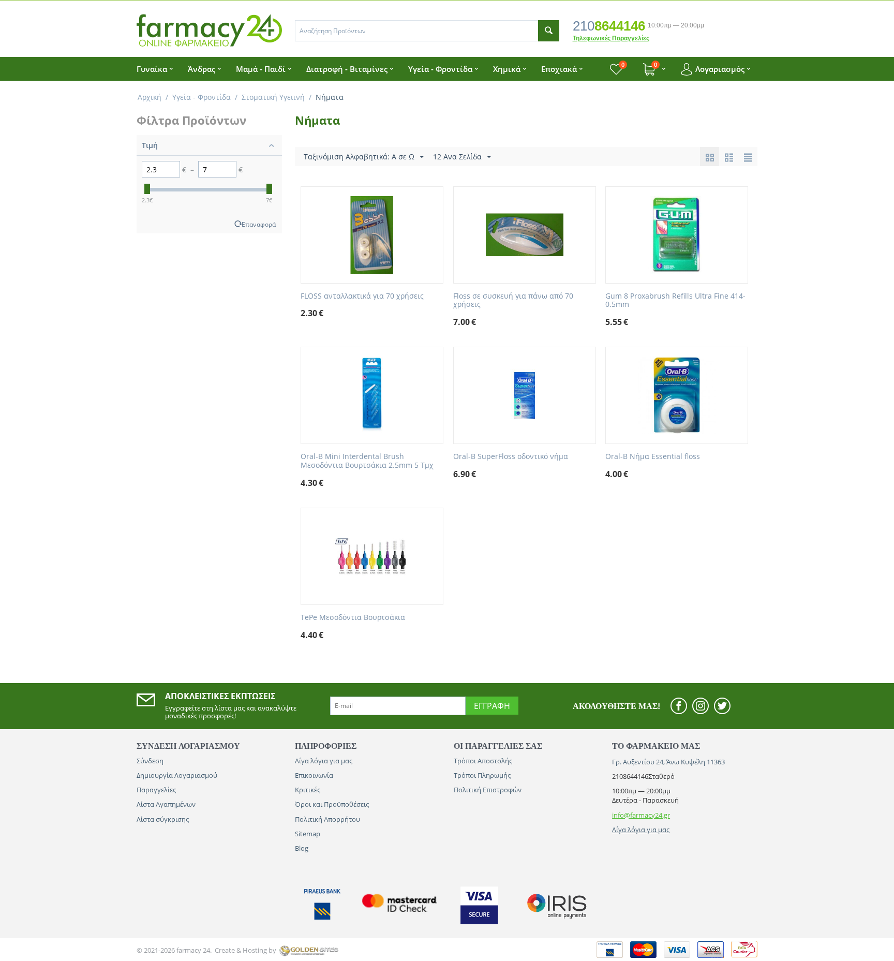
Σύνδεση (150, 760)
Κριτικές (307, 789)
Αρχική (149, 97)
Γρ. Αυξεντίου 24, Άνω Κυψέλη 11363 (668, 761)
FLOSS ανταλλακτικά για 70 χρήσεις (362, 296)
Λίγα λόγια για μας (323, 760)
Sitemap (307, 833)
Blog (301, 848)
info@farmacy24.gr (641, 815)
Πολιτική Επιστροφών (488, 789)
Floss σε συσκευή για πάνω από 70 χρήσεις (513, 300)
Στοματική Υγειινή (273, 97)
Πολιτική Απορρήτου (327, 819)
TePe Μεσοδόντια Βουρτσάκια (353, 617)
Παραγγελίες (156, 789)
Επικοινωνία (314, 775)
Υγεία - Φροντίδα (201, 97)
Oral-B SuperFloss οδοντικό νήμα (510, 456)
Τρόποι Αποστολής (483, 760)
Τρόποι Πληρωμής (482, 775)
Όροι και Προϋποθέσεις (332, 804)
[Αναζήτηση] (548, 30)
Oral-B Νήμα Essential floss (652, 456)
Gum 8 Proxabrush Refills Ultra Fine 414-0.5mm (675, 300)
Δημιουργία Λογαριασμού (177, 775)
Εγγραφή (492, 706)
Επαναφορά (259, 224)
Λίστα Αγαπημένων (166, 804)
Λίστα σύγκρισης (163, 819)
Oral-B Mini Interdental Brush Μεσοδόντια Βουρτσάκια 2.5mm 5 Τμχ (367, 461)
